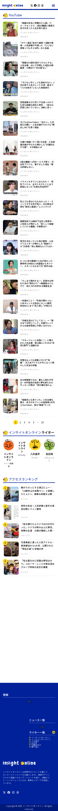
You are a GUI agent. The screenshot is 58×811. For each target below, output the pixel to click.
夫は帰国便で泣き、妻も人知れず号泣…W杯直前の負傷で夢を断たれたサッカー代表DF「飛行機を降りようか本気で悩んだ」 (37, 383)
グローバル (25, 535)
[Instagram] (38, 5)
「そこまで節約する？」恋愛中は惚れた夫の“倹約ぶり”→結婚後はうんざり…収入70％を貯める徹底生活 (36, 283)
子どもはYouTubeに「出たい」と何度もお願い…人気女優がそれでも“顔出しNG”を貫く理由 (37, 125)
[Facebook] (35, 5)
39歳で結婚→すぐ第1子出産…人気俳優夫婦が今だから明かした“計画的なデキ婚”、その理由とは (37, 144)
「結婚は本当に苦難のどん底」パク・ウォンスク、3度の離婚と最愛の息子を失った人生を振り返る (37, 25)
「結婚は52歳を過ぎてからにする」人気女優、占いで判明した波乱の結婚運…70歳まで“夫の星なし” (37, 65)
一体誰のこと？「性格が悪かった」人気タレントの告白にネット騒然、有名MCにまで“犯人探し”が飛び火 (36, 303)
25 (42, 422)
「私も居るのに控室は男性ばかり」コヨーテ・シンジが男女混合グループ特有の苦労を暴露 (37, 564)
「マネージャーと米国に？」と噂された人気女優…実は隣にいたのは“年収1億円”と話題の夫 (37, 343)
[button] (53, 5)
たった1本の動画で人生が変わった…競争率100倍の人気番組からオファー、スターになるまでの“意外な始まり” (37, 264)
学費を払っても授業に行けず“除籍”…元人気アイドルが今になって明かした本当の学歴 (37, 363)
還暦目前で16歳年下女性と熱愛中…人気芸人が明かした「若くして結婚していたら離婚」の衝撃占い (37, 224)
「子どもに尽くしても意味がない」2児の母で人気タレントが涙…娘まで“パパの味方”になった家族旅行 (37, 85)
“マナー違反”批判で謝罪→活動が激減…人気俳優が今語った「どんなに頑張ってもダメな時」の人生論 (36, 45)
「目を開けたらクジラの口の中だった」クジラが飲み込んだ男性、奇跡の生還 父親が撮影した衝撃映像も (37, 528)
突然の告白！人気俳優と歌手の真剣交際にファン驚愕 (37, 507)
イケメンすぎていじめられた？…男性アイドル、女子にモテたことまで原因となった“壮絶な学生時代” (36, 184)
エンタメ (24, 499)
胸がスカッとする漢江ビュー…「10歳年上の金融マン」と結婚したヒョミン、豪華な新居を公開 (38, 491)
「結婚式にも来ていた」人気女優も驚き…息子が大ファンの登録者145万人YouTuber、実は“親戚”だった (37, 402)
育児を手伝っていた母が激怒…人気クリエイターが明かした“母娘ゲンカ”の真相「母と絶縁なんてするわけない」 (37, 245)
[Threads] (42, 5)
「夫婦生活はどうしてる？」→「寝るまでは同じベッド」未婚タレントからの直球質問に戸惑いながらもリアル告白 (36, 324)
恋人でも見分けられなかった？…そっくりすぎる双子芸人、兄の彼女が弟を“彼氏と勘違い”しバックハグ (36, 204)
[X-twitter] (31, 5)
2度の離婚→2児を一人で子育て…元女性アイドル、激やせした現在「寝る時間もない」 (37, 164)
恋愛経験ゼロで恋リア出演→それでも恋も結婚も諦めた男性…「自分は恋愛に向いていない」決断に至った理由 (36, 106)
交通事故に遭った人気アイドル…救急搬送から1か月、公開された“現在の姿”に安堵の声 (37, 545)
